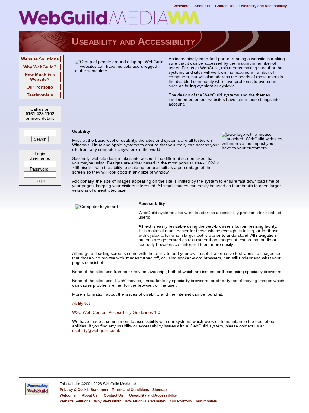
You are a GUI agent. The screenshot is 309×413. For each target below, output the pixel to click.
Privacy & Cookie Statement (84, 390)
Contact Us (224, 6)
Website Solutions (40, 59)
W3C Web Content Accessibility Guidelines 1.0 (116, 312)
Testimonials (40, 95)
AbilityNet (81, 303)
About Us (202, 6)
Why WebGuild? (39, 67)
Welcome (182, 6)
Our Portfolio (40, 87)
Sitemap (159, 390)
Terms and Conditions (130, 390)
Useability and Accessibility (263, 6)
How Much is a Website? (40, 77)
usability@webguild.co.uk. (96, 330)
